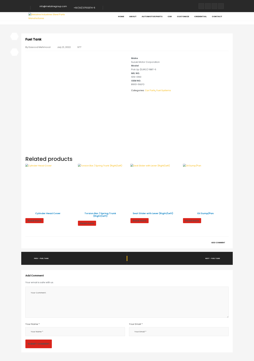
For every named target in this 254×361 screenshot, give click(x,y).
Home (121, 16)
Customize (183, 16)
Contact (217, 16)
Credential (200, 16)
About (133, 16)
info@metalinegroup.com (53, 6)
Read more (34, 220)
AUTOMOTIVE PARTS (152, 16)
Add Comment (218, 242)
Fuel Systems (163, 90)
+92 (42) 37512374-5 (84, 7)
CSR (170, 16)
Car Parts (150, 90)
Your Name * (32, 324)
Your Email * (136, 324)
